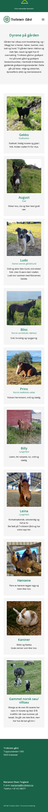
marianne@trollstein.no (22, 785)
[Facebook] (39, 809)
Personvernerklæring (27, 806)
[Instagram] (42, 809)
